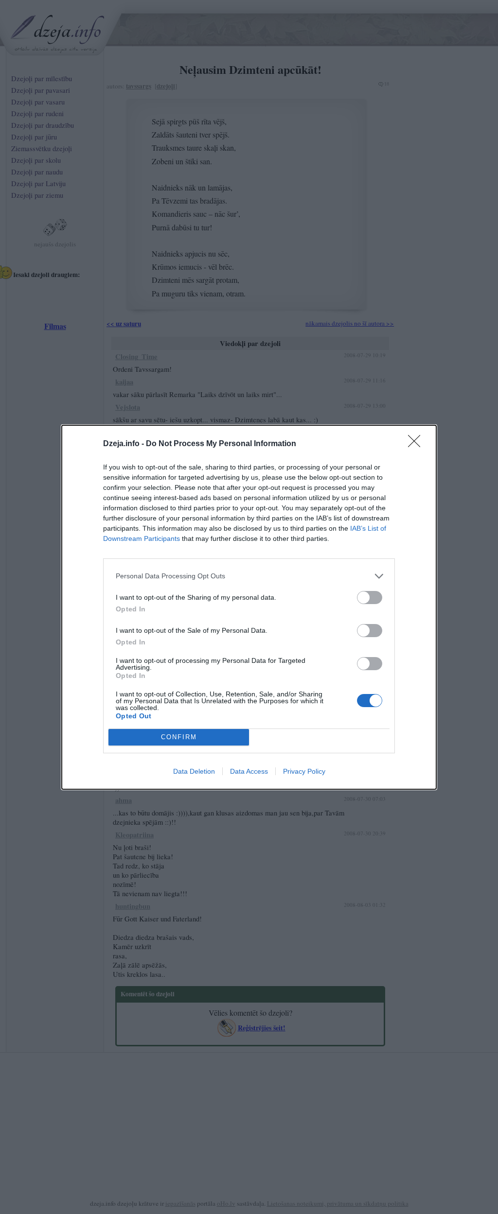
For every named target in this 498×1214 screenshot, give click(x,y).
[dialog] (249, 607)
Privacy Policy (304, 771)
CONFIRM (179, 737)
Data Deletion (194, 771)
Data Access (249, 771)
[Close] (417, 444)
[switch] (369, 597)
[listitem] (249, 576)
